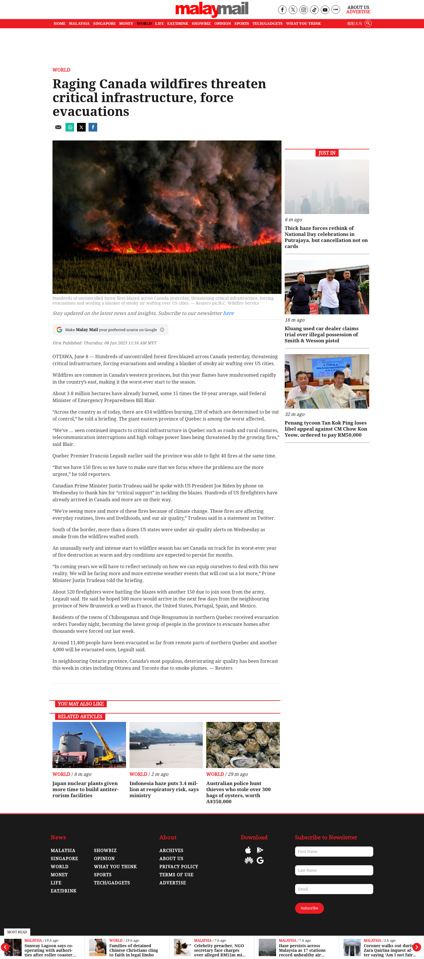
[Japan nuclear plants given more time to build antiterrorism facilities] (89, 745)
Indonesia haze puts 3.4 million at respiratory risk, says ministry (164, 789)
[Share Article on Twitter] (81, 130)
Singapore (64, 858)
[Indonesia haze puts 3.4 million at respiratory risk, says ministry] (166, 745)
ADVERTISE (173, 882)
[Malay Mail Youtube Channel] (324, 10)
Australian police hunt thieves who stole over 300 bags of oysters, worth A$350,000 (238, 792)
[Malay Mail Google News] (260, 864)
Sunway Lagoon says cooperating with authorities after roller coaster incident (49, 950)
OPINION (222, 23)
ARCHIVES (171, 850)
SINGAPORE (104, 23)
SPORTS (241, 23)
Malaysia (33, 941)
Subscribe (309, 908)
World (116, 941)
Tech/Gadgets (112, 882)
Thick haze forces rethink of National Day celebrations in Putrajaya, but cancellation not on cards (326, 237)
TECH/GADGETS (268, 23)
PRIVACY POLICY (179, 866)
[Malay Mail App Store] (248, 854)
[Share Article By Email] (58, 130)
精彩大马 (354, 23)
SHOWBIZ (201, 23)
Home (59, 23)
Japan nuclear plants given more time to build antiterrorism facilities (85, 789)
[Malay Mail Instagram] (303, 10)
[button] (162, 329)
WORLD (144, 23)
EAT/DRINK (177, 23)
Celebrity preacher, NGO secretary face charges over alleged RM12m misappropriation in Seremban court (219, 950)
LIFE (159, 23)
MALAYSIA (79, 23)
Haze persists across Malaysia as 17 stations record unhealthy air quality (302, 950)
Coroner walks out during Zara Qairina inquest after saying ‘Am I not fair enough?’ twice (390, 950)
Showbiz (105, 850)
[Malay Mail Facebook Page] (282, 10)
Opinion (104, 858)
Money (59, 874)
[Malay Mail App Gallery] (249, 864)
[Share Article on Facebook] (93, 130)
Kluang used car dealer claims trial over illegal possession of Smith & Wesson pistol (322, 335)
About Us (358, 7)
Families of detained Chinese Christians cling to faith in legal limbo (133, 950)
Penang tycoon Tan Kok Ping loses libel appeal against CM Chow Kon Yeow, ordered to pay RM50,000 (326, 429)
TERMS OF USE (177, 874)
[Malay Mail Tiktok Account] (314, 10)
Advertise (358, 11)
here (228, 313)
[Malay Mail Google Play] (260, 854)
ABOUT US (171, 858)
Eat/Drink (64, 891)
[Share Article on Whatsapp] (69, 130)
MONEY (126, 23)
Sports (103, 874)
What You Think (303, 23)
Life (56, 882)
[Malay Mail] (212, 16)
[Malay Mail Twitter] (293, 10)
